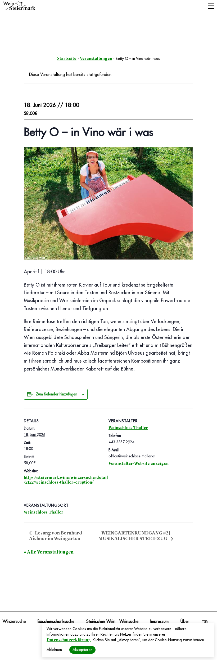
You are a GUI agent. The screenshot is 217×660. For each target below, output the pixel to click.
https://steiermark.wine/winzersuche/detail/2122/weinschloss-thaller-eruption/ (66, 480)
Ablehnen (54, 650)
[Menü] (211, 6)
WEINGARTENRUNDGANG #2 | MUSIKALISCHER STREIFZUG (134, 536)
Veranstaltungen (96, 58)
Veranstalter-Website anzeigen (138, 463)
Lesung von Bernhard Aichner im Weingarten (55, 535)
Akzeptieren (82, 650)
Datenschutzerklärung (69, 639)
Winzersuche (14, 621)
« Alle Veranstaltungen (49, 552)
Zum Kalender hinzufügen (56, 394)
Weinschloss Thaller (128, 427)
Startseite (66, 58)
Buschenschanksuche (56, 621)
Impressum (159, 621)
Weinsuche (128, 621)
